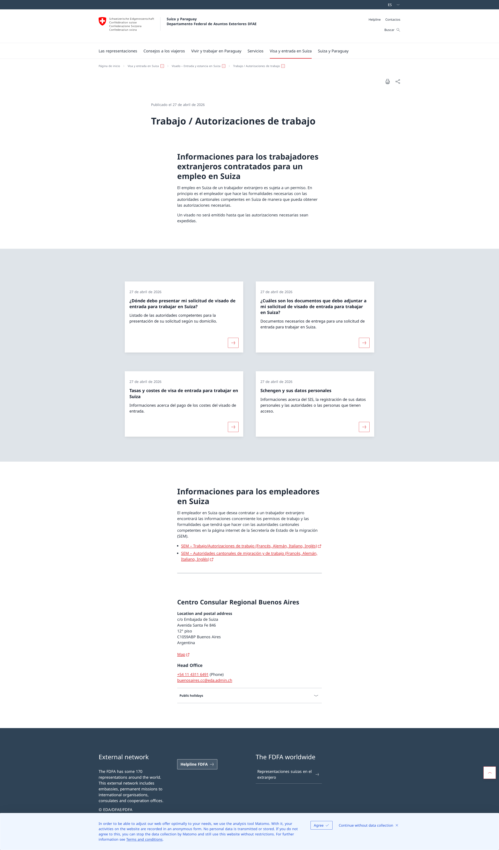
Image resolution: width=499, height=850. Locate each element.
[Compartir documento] (398, 81)
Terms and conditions (144, 839)
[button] (118, 51)
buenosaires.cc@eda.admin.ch (204, 680)
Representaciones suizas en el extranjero (284, 774)
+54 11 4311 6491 (193, 674)
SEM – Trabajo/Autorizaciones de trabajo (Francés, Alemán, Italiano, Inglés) (249, 545)
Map (181, 654)
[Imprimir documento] (387, 81)
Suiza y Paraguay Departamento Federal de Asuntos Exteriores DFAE (212, 21)
